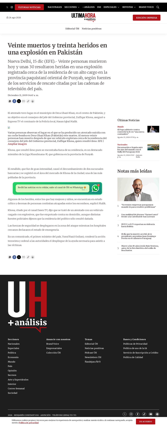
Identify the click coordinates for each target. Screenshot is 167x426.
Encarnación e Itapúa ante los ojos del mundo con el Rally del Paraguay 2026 (130, 149)
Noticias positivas (92, 28)
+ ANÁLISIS (89, 7)
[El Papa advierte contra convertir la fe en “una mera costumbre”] (153, 129)
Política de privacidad (28, 423)
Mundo (120, 127)
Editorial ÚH (72, 28)
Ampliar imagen (17, 143)
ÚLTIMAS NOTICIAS (29, 7)
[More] (78, 7)
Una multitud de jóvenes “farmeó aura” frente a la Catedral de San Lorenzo (139, 216)
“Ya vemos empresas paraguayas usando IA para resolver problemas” (138, 206)
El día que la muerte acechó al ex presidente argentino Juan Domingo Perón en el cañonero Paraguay (138, 236)
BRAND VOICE (146, 7)
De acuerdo (145, 422)
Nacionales (122, 145)
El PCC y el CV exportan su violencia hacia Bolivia (138, 225)
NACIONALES (55, 7)
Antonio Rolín (139, 156)
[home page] (84, 17)
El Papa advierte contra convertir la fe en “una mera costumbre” (130, 131)
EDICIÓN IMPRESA (146, 17)
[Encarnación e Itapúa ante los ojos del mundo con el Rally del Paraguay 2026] (153, 147)
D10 (99, 7)
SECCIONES (70, 7)
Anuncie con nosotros (58, 339)
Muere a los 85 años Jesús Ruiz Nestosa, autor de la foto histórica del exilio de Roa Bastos (140, 248)
